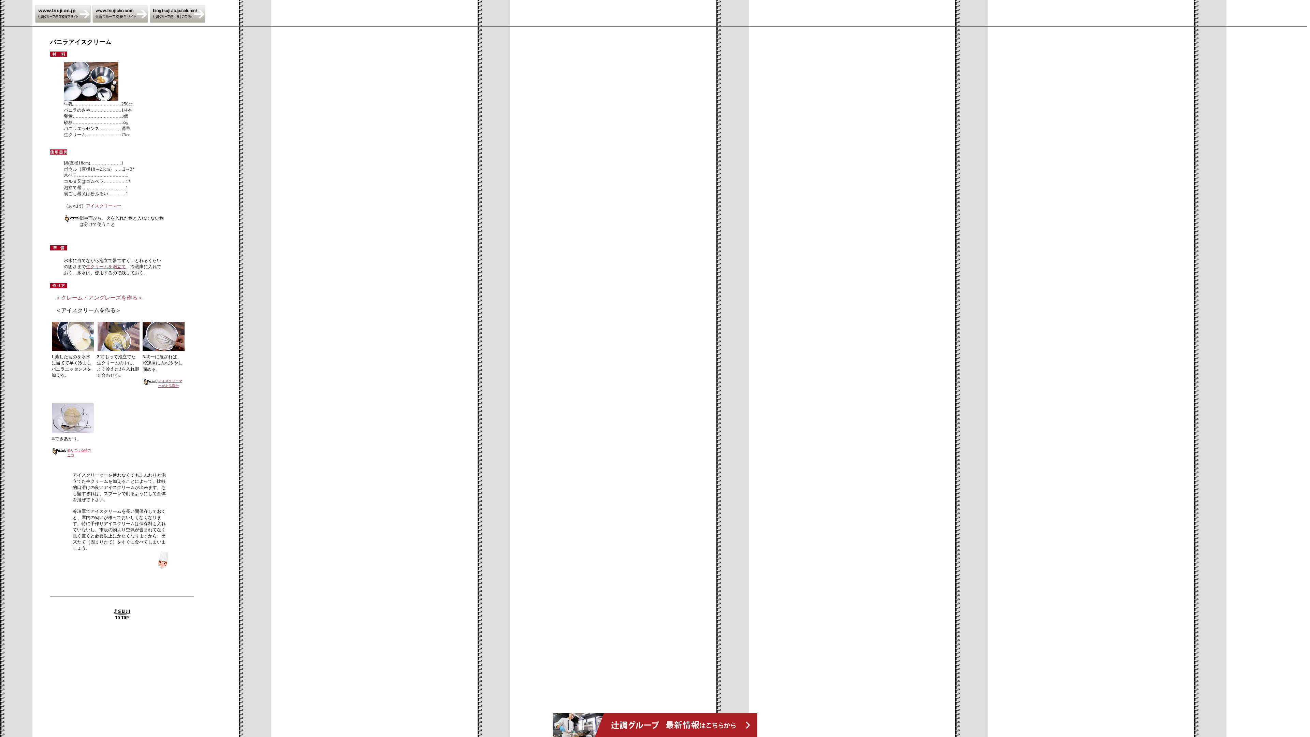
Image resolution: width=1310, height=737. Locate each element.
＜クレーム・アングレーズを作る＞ (99, 298)
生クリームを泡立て (106, 266)
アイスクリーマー (103, 205)
